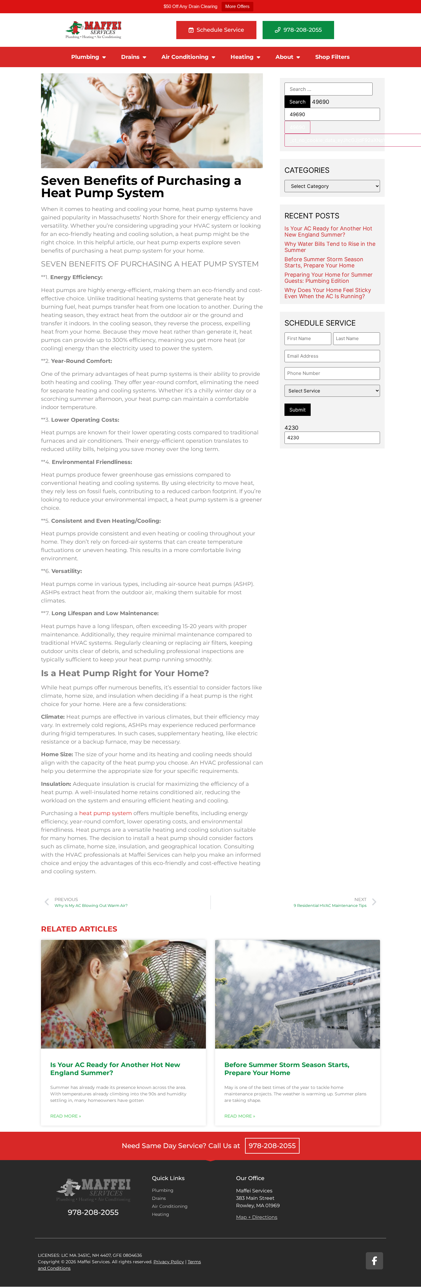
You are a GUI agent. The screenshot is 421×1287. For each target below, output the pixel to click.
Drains (130, 57)
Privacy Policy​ (168, 1262)
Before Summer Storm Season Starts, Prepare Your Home (323, 262)
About (284, 57)
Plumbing (85, 57)
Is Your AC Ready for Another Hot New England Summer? (328, 231)
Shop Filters (332, 57)
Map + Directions (256, 1217)
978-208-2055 (272, 1146)
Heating (242, 57)
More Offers (237, 6)
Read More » (65, 1116)
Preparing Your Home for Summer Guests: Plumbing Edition (328, 277)
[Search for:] (328, 89)
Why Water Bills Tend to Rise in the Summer (329, 247)
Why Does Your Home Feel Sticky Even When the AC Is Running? (327, 293)
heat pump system (105, 813)
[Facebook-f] (374, 1260)
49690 (320, 102)
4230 (291, 428)
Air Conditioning (185, 57)
